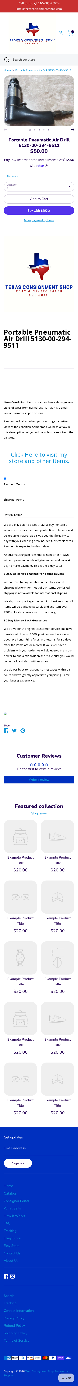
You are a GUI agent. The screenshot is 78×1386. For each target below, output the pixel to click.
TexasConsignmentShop (39, 1371)
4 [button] (43, 129)
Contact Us (12, 1253)
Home (7, 70)
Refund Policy (14, 1325)
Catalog (10, 1193)
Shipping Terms (14, 499)
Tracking (10, 1231)
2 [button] (34, 129)
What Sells (12, 1208)
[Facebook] (6, 1276)
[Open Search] (6, 60)
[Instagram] (12, 1276)
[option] (39, 100)
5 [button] (48, 129)
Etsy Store (12, 1245)
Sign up (18, 1163)
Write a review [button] (39, 780)
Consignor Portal (16, 1201)
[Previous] (5, 129)
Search (9, 1295)
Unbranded (13, 176)
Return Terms (13, 515)
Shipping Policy (15, 1333)
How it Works (14, 1216)
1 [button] (30, 130)
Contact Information (19, 1310)
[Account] (60, 32)
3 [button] (39, 129)
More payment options (39, 220)
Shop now (39, 813)
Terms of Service (16, 1340)
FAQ (7, 1223)
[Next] (73, 129)
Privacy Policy (14, 1318)
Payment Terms (14, 484)
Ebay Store (12, 1238)
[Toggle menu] (4, 33)
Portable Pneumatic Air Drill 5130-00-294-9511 (43, 70)
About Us (11, 1260)
